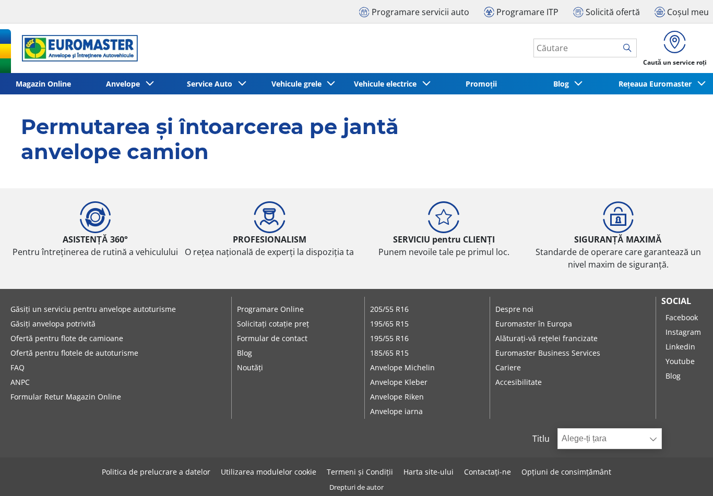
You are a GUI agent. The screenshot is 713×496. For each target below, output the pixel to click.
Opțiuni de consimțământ (566, 472)
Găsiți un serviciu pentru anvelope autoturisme (93, 309)
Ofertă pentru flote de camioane (66, 338)
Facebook (682, 317)
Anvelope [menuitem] (125, 84)
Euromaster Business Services (547, 353)
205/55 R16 (389, 309)
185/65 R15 (389, 353)
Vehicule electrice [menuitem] (387, 84)
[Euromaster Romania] (77, 48)
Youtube (680, 361)
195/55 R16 (389, 338)
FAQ (17, 367)
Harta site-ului (428, 472)
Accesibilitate (518, 382)
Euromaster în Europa (533, 324)
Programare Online (270, 309)
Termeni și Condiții (360, 472)
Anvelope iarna (396, 411)
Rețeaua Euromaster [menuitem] (657, 84)
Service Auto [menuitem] (211, 84)
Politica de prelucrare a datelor (156, 472)
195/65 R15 (389, 324)
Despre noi (514, 309)
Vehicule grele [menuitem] (298, 84)
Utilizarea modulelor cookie (268, 472)
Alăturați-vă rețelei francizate (546, 338)
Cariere (508, 367)
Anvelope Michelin (402, 367)
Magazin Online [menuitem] (43, 84)
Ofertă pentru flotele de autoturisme (74, 353)
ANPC (20, 382)
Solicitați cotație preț (273, 324)
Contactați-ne (487, 472)
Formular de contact (272, 338)
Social (676, 301)
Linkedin (680, 347)
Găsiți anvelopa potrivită (53, 324)
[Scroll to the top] (685, 474)
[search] (629, 48)
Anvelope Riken (397, 397)
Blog (244, 353)
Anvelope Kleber (398, 382)
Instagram (683, 332)
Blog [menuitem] (563, 84)
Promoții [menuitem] (481, 84)
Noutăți (250, 367)
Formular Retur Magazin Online (65, 397)
